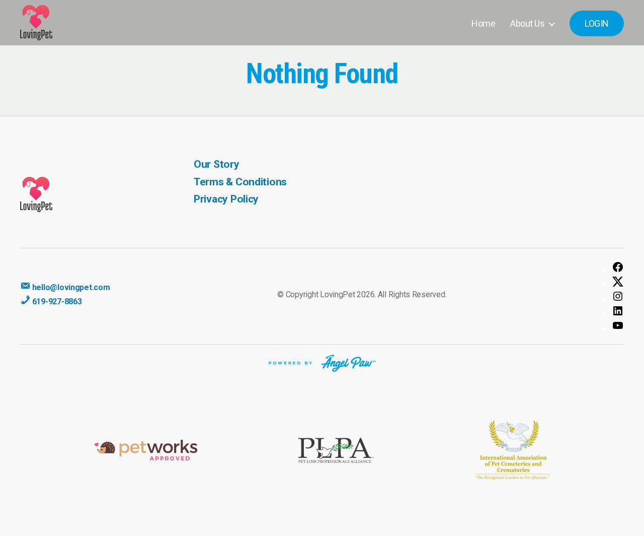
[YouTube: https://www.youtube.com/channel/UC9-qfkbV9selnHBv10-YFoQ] (618, 325)
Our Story (216, 164)
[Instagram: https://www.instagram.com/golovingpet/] (618, 296)
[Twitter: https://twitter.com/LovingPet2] (618, 282)
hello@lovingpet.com (70, 287)
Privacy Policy (226, 199)
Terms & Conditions (240, 182)
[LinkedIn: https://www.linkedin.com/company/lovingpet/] (618, 311)
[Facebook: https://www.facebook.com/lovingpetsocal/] (618, 267)
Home (483, 23)
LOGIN (597, 23)
